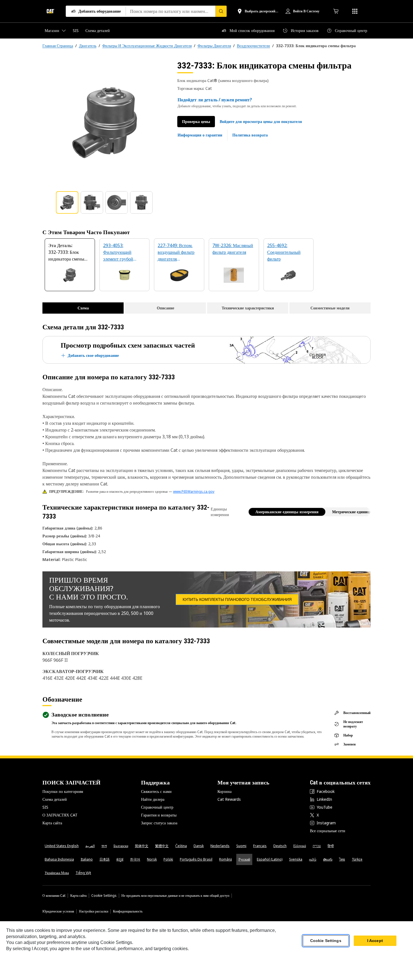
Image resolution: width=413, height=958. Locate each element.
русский (244, 859)
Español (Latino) (269, 859)
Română (225, 859)
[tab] (67, 202)
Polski (168, 859)
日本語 (104, 859)
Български (121, 845)
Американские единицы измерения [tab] (287, 511)
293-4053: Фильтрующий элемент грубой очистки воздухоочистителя (121, 252)
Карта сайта (52, 822)
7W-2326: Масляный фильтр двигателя (232, 248)
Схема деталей (54, 799)
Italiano (87, 859)
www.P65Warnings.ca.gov (193, 491)
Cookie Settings (104, 895)
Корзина (224, 791)
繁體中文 (162, 845)
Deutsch (280, 845)
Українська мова (57, 872)
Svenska (295, 859)
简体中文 (141, 845)
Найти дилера (152, 799)
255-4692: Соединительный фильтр (284, 252)
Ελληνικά (299, 845)
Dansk (199, 845)
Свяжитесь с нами (156, 791)
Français (260, 845)
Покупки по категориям (62, 791)
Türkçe (357, 859)
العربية (90, 845)
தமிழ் (312, 859)
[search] (221, 11)
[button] (261, 121)
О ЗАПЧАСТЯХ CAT (60, 815)
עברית (317, 845)
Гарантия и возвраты (158, 815)
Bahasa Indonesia (59, 859)
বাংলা (104, 845)
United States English (62, 845)
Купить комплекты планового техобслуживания (237, 599)
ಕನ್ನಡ (119, 859)
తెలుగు (327, 859)
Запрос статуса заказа (159, 822)
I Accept (375, 941)
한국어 (135, 859)
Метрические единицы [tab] (352, 511)
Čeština (181, 845)
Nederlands (220, 845)
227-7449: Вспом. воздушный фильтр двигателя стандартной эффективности (176, 252)
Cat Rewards (229, 799)
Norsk (152, 859)
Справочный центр (157, 807)
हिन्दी (331, 845)
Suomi (241, 845)
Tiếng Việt (83, 872)
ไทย (342, 859)
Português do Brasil (196, 859)
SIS (45, 807)
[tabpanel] (105, 123)
